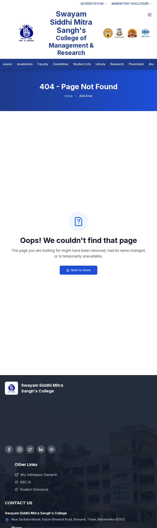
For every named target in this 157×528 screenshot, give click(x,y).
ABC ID (25, 482)
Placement (136, 64)
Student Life (82, 64)
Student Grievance (34, 489)
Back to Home (81, 270)
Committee (60, 64)
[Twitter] (30, 449)
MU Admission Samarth (38, 475)
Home (69, 96)
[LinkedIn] (41, 449)
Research (117, 64)
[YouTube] (51, 449)
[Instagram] (20, 449)
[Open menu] (150, 15)
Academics (25, 64)
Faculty (43, 64)
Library (100, 64)
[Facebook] (9, 449)
